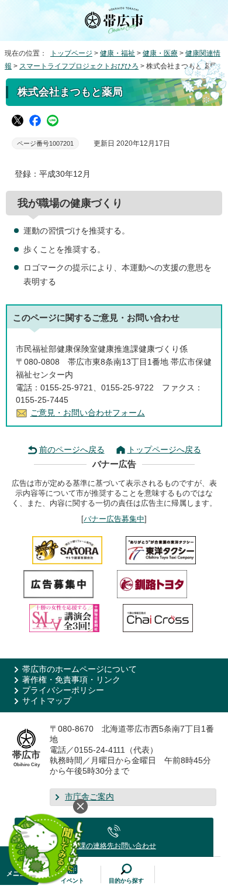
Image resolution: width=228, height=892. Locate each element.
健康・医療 (160, 53)
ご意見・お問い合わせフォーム (87, 413)
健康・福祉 (117, 53)
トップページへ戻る (164, 449)
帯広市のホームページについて (79, 669)
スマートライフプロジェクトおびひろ (79, 66)
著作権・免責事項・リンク (71, 679)
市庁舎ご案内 (89, 796)
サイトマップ (46, 701)
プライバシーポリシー (63, 690)
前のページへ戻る (72, 449)
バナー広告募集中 (114, 518)
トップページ (71, 53)
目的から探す (126, 880)
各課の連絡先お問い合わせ (114, 846)
